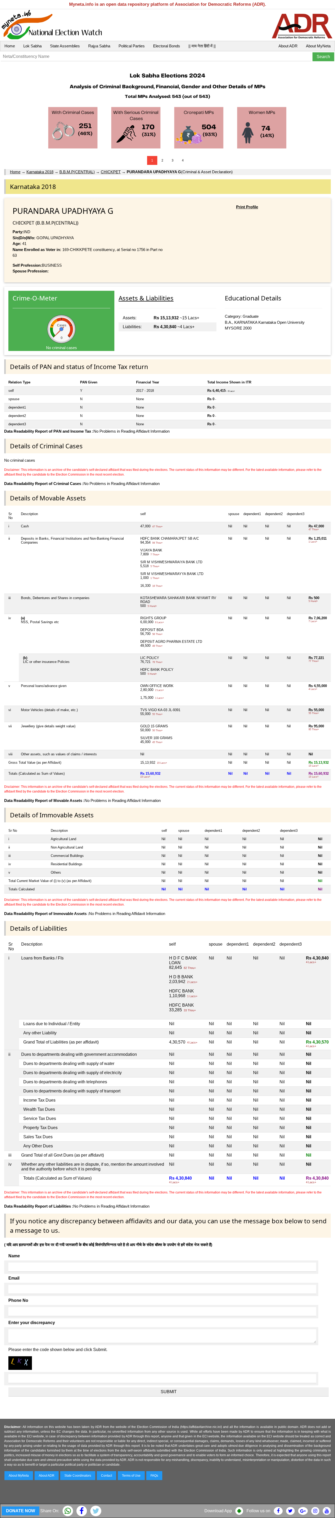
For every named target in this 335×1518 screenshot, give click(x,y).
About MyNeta (318, 46)
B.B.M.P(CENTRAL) (77, 172)
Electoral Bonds (166, 46)
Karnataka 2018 (39, 172)
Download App (218, 1511)
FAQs (154, 1475)
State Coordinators (77, 1475)
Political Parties (132, 46)
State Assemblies (65, 46)
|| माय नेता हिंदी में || (202, 46)
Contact (106, 1475)
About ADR (288, 46)
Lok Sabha (32, 46)
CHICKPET (111, 172)
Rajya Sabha (99, 46)
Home (9, 46)
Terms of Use (131, 1475)
